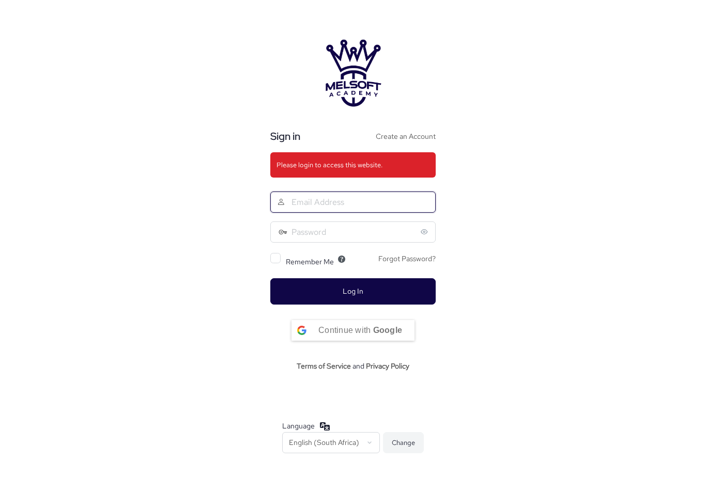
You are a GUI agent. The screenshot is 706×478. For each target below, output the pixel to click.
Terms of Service (324, 366)
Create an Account (406, 136)
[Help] (341, 259)
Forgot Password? (407, 258)
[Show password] (425, 231)
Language (298, 426)
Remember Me (310, 261)
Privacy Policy (387, 366)
